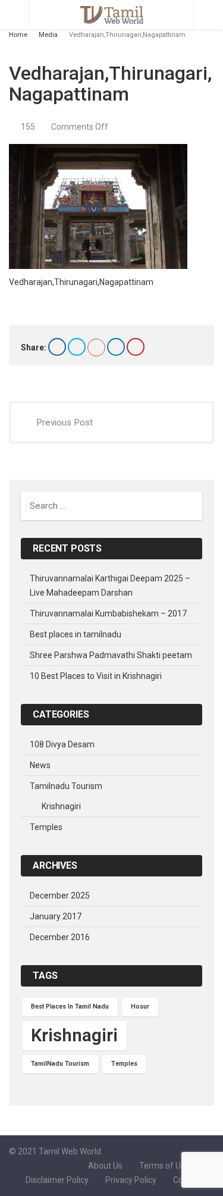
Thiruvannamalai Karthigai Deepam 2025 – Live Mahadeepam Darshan (110, 585)
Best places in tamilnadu (75, 634)
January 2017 (55, 916)
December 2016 (60, 937)
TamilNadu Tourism (60, 1063)
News (40, 765)
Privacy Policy (130, 1180)
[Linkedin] (116, 347)
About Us (105, 1165)
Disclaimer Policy (57, 1180)
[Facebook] (57, 347)
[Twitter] (77, 347)
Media (48, 35)
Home (18, 35)
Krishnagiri (61, 806)
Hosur (140, 1006)
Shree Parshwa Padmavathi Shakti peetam (111, 655)
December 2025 (60, 895)
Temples (46, 827)
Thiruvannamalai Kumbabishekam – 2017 (108, 613)
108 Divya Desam (62, 744)
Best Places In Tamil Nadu (70, 1006)
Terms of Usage (169, 1165)
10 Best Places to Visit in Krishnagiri (96, 676)
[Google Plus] (96, 347)
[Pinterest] (136, 347)
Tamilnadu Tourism (66, 786)
